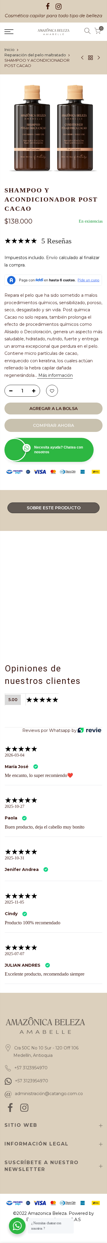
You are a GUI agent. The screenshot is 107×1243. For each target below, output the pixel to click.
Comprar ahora (53, 425)
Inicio (9, 49)
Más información (55, 375)
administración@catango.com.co (49, 1107)
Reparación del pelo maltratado (35, 54)
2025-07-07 (15, 961)
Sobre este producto (54, 507)
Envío (52, 257)
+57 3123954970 (31, 1095)
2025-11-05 (14, 909)
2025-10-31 (14, 865)
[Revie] (89, 730)
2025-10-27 (15, 806)
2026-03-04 (16, 755)
